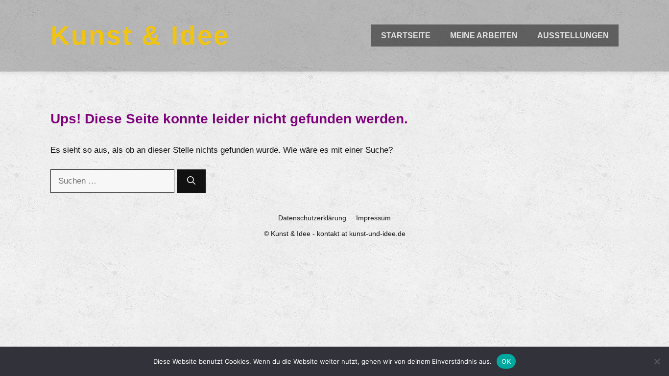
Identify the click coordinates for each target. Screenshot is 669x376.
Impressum (373, 218)
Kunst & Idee (140, 35)
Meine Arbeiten (484, 35)
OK (506, 361)
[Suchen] (191, 181)
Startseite (405, 35)
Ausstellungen (573, 35)
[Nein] (657, 361)
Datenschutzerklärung (312, 218)
